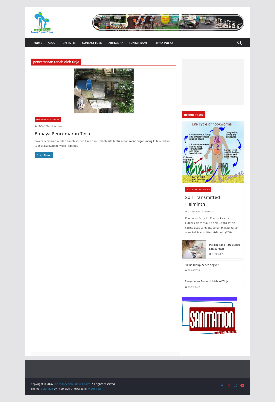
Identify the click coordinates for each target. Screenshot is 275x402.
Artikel (114, 43)
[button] (121, 42)
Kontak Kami (138, 43)
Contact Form (92, 43)
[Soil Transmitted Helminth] (213, 152)
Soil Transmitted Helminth (202, 200)
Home (38, 43)
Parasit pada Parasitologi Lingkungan (225, 246)
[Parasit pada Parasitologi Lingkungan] (194, 249)
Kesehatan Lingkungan (47, 119)
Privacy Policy (163, 43)
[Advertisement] (213, 82)
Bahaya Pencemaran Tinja (62, 133)
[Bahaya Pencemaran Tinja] (103, 90)
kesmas (58, 126)
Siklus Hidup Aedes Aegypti (202, 265)
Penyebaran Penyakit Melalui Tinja (207, 281)
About (52, 43)
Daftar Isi (69, 43)
